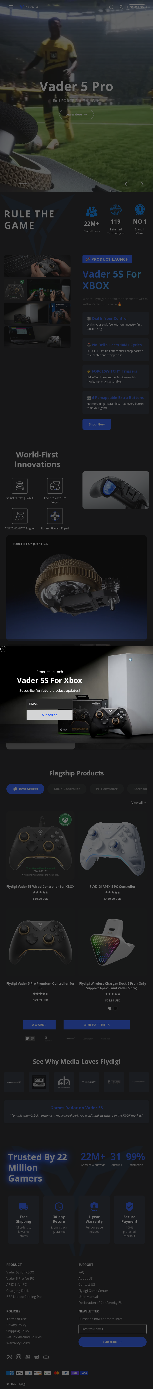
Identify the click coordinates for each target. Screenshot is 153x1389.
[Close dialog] (3, 649)
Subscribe (49, 715)
